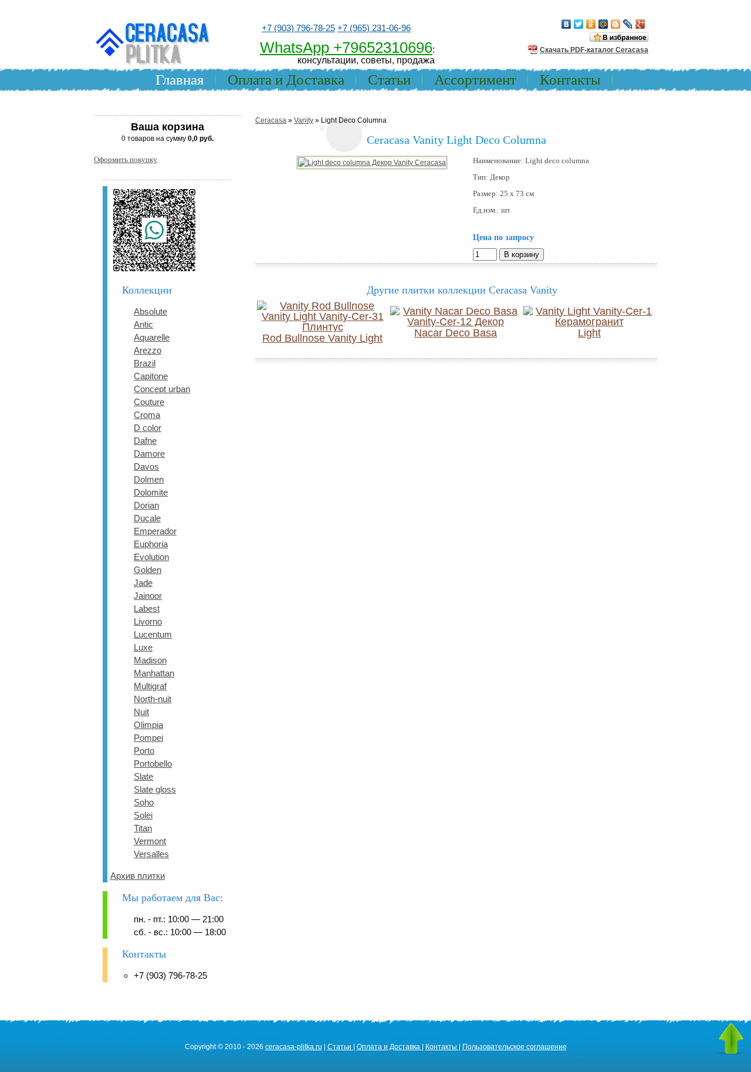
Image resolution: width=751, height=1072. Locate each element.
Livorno (148, 621)
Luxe (143, 647)
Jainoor (148, 596)
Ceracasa (270, 120)
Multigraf (150, 686)
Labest (147, 608)
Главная (179, 79)
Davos (146, 466)
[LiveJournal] (628, 24)
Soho (144, 802)
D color (147, 428)
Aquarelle (152, 337)
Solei (143, 815)
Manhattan (154, 673)
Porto (144, 751)
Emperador (155, 531)
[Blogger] (616, 24)
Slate (143, 776)
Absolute (150, 311)
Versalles (151, 854)
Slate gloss (155, 789)
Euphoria (151, 544)
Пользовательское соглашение (514, 1047)
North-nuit (152, 699)
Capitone (151, 376)
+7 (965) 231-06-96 (374, 28)
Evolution (151, 557)
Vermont (150, 841)
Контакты (570, 79)
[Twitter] (579, 24)
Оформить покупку (125, 159)
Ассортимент (475, 79)
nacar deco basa (455, 333)
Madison (150, 660)
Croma (147, 415)
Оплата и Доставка (286, 79)
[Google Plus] (640, 24)
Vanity (303, 120)
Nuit (141, 712)
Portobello (153, 763)
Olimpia (148, 725)
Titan (143, 828)
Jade (143, 583)
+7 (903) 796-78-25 (298, 28)
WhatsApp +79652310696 (346, 47)
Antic (143, 324)
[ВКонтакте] (566, 24)
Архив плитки (137, 876)
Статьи (389, 79)
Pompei (148, 738)
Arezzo (147, 350)
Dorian (146, 505)
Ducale (147, 518)
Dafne (145, 441)
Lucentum (153, 634)
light (589, 333)
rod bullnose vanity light (322, 338)
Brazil (144, 363)
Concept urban (162, 389)
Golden (147, 570)
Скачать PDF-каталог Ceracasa (594, 50)
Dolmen (149, 479)
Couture (149, 402)
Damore (149, 454)
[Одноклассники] (591, 24)
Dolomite (151, 492)
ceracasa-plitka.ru (293, 1047)
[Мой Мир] (603, 24)
